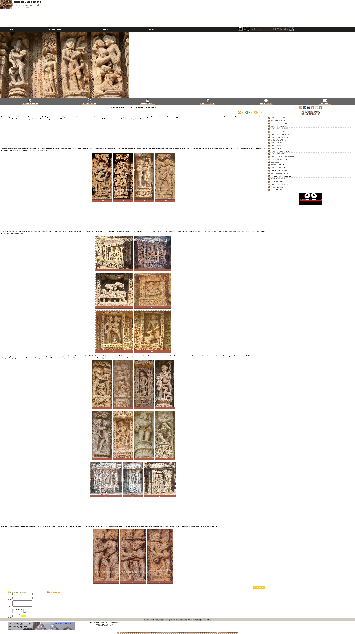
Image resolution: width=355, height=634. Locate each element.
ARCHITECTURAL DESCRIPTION (281, 123)
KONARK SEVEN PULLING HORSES (282, 156)
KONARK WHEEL (276, 145)
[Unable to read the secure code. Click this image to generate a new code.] (25, 612)
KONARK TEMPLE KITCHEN (280, 168)
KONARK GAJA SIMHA (278, 154)
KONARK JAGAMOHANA (279, 140)
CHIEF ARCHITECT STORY (279, 126)
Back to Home (259, 587)
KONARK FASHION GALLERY (280, 134)
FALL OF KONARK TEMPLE (279, 173)
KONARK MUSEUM (277, 187)
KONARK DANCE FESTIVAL (280, 184)
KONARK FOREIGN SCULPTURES (282, 137)
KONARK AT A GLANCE (278, 118)
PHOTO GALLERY (276, 190)
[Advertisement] (187, 13)
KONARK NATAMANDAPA (279, 143)
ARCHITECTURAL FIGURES (280, 131)
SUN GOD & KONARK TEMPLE (281, 176)
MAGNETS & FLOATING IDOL (280, 170)
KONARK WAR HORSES (278, 148)
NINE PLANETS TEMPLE (278, 179)
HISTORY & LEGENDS (278, 120)
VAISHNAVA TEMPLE (277, 165)
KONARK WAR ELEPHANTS (280, 151)
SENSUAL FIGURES (277, 181)
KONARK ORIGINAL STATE (279, 129)
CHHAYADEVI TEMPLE (278, 162)
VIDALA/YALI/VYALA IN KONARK (281, 159)
